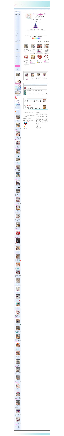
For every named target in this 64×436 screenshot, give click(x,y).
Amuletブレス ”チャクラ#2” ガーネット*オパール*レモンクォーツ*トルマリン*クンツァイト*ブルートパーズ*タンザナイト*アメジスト (26, 50)
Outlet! (16, 32)
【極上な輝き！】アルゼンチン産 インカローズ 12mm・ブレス (39, 60)
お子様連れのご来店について (17, 40)
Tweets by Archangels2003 (17, 105)
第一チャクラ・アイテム (17, 427)
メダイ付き (16, 36)
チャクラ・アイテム (17, 426)
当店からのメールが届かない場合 (17, 56)
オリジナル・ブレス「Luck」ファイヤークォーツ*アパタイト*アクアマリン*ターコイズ (18, 307)
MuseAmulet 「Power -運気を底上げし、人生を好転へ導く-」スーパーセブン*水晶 (18, 170)
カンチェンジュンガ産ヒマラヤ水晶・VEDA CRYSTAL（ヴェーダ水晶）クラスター (18, 260)
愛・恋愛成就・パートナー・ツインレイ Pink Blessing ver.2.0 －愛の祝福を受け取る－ (18, 236)
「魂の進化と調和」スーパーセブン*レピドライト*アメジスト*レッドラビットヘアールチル (18, 356)
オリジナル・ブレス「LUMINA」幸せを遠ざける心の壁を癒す (18, 267)
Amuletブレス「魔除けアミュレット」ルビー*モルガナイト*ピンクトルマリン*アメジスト (18, 414)
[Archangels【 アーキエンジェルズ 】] (17, 95)
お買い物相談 (16, 41)
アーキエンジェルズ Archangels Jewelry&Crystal (45, 6)
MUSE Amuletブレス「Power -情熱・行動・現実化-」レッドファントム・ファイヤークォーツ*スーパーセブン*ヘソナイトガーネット (18, 138)
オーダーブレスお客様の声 (17, 49)
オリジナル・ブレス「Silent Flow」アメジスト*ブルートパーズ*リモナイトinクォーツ (18, 365)
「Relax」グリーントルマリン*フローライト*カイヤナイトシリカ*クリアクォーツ (18, 300)
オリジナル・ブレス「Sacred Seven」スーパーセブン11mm (39, 49)
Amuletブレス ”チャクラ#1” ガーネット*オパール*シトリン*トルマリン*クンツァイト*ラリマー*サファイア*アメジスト (32, 50)
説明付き (23, 41)
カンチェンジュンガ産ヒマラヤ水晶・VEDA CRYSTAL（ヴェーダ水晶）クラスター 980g (18, 251)
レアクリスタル (16, 35)
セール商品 (16, 33)
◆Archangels (16, 38)
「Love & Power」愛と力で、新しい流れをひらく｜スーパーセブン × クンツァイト (18, 120)
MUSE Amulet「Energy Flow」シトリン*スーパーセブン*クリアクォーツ (18, 373)
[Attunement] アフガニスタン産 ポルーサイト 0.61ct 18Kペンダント (18, 284)
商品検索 (16, 11)
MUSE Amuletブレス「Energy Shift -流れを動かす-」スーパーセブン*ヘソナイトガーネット (18, 275)
